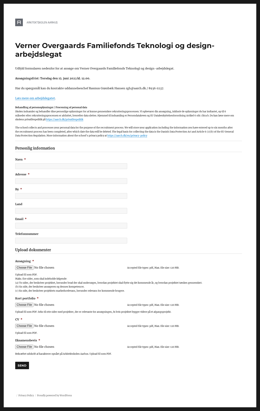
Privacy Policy (26, 395)
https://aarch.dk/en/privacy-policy (127, 135)
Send (22, 365)
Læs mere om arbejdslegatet (35, 98)
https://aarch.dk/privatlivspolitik (64, 119)
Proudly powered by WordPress (54, 395)
